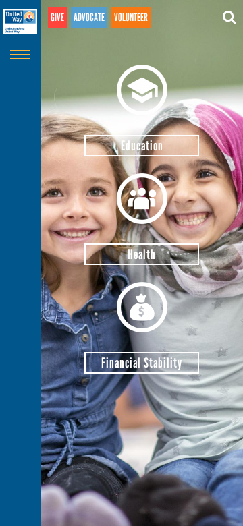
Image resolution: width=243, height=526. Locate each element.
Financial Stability (141, 363)
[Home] (20, 21)
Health (142, 254)
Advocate (89, 17)
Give (57, 17)
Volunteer (131, 17)
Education (142, 146)
